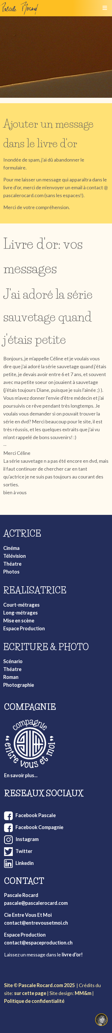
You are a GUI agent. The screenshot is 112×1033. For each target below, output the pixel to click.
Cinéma (11, 548)
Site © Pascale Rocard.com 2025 (39, 985)
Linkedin (24, 863)
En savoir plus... (21, 775)
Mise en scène (18, 620)
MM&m (83, 993)
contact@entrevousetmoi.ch (36, 923)
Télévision (14, 556)
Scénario (13, 661)
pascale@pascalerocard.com (36, 903)
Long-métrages (20, 613)
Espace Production (24, 628)
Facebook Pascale (35, 815)
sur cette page (30, 993)
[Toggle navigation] (104, 8)
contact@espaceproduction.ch (38, 943)
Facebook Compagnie (39, 827)
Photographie (18, 685)
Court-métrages (21, 605)
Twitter (23, 851)
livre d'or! (72, 955)
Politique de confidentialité (34, 1001)
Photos (11, 572)
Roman (10, 677)
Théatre (12, 564)
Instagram (27, 839)
